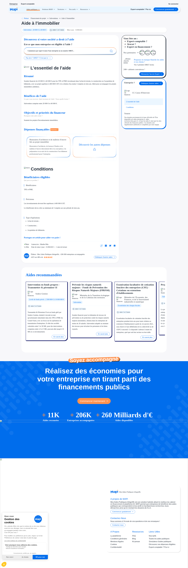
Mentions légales (117, 541)
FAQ (134, 536)
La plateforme (115, 536)
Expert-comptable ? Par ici (159, 547)
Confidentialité (116, 547)
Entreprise (14, 4)
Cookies (113, 544)
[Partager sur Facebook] (114, 245)
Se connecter (173, 4)
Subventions (53, 18)
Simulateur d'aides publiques (160, 541)
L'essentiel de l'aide (132, 102)
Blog (134, 539)
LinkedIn (172, 559)
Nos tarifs (152, 536)
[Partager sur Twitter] (110, 245)
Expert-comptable (27, 4)
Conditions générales (118, 539)
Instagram (162, 559)
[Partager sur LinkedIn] (106, 245)
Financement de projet (38, 18)
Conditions (130, 107)
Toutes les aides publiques (159, 539)
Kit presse (136, 541)
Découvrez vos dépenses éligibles (162, 544)
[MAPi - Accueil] (14, 9)
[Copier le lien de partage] (101, 245)
